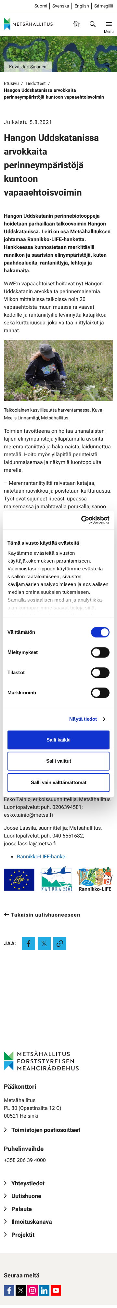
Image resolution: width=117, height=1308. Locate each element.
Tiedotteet (35, 83)
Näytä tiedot (83, 719)
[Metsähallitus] (28, 24)
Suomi (40, 6)
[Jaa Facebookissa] (28, 943)
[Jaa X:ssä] (44, 943)
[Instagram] (32, 1290)
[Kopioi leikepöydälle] (59, 943)
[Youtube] (56, 1290)
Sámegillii (103, 6)
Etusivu (11, 83)
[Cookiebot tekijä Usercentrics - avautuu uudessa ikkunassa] (83, 520)
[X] (21, 1290)
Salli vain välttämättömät (58, 782)
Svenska (60, 6)
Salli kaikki (58, 740)
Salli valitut (58, 761)
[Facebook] (9, 1290)
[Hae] (92, 24)
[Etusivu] (76, 24)
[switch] (100, 652)
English (81, 6)
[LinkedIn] (44, 1290)
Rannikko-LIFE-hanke (41, 857)
